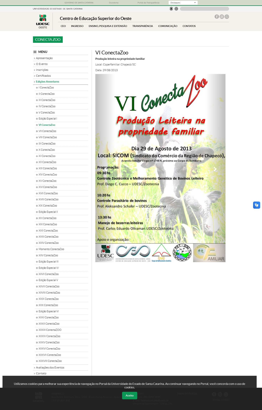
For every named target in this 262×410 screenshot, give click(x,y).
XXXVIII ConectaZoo (50, 361)
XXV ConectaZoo (48, 255)
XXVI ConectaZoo (49, 274)
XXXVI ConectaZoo (49, 348)
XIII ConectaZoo (48, 168)
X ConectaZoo (47, 149)
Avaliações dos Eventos (50, 367)
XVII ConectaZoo (48, 193)
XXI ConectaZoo (48, 224)
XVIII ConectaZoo (48, 199)
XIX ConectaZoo (48, 205)
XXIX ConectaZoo (49, 298)
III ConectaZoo (47, 100)
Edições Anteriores (47, 81)
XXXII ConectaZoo (49, 323)
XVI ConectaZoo (48, 187)
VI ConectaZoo (47, 124)
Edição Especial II (48, 211)
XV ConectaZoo (47, 180)
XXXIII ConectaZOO (50, 329)
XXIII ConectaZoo (48, 236)
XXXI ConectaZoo (49, 317)
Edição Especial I (48, 118)
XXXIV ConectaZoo (49, 336)
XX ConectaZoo (47, 218)
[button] (105, 168)
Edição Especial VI (49, 311)
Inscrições (42, 69)
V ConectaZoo (47, 112)
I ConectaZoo (46, 87)
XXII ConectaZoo (48, 230)
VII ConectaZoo (47, 131)
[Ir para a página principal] (43, 27)
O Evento (42, 63)
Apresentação (44, 58)
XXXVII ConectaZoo (50, 354)
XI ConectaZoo (47, 156)
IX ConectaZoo (47, 143)
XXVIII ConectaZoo (49, 292)
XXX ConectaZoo (48, 305)
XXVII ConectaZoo (49, 286)
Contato (41, 373)
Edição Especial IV (49, 267)
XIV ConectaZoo (48, 174)
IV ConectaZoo (47, 106)
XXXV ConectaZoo (49, 342)
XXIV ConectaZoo (49, 242)
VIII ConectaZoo (48, 137)
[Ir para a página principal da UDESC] (58, 8)
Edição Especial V (48, 280)
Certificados (43, 75)
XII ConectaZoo (47, 162)
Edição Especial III (48, 261)
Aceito (130, 395)
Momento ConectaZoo (51, 249)
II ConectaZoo (47, 93)
